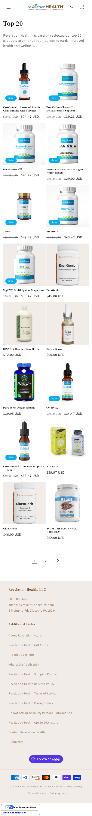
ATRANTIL (52, 466)
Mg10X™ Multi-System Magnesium (24, 290)
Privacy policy (74, 786)
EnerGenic (52, 290)
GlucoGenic (10, 528)
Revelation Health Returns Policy (31, 684)
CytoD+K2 (52, 407)
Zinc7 (6, 231)
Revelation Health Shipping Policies (33, 674)
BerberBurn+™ (12, 169)
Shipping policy (59, 793)
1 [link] (34, 561)
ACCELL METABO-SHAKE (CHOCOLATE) (61, 530)
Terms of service (37, 793)
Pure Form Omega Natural (19, 407)
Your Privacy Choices (25, 807)
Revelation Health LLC (30, 786)
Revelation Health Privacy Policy (31, 703)
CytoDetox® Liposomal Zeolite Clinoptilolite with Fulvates (22, 109)
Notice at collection (14, 812)
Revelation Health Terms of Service (32, 693)
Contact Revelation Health (27, 732)
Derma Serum (54, 349)
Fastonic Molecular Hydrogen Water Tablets (64, 171)
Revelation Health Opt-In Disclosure (33, 722)
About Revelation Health (26, 635)
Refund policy (55, 786)
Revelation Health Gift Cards (28, 645)
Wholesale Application (24, 664)
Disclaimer (16, 742)
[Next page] (57, 560)
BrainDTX (52, 231)
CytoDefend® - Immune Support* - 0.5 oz (23, 468)
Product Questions (21, 655)
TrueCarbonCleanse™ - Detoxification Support (60, 109)
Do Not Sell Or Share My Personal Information (40, 713)
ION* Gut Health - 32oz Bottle (21, 349)
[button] (8, 7)
